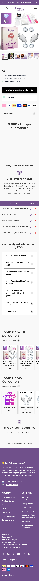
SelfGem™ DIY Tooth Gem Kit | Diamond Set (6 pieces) (26, 363)
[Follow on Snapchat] (29, 554)
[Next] (36, 2)
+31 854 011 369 (12, 484)
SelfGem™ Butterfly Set (26, 408)
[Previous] (2, 2)
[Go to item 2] (11, 56)
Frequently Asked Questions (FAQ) (29, 516)
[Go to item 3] (17, 56)
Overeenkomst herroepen (28, 526)
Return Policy (27, 507)
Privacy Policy (27, 504)
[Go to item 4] (24, 56)
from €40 (23, 76)
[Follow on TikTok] (23, 554)
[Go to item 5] (30, 56)
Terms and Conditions (26, 498)
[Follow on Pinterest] (13, 554)
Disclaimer (26, 521)
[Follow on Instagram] (8, 554)
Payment (5, 509)
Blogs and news (8, 516)
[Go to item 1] (5, 56)
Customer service (9, 497)
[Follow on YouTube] (18, 554)
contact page (10, 475)
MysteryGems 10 (9, 408)
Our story (6, 512)
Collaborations (8, 520)
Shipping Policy (28, 511)
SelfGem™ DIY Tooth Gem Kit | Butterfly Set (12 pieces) (10, 363)
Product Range (8, 501)
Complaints (6, 505)
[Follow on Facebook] (3, 554)
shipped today (20, 78)
